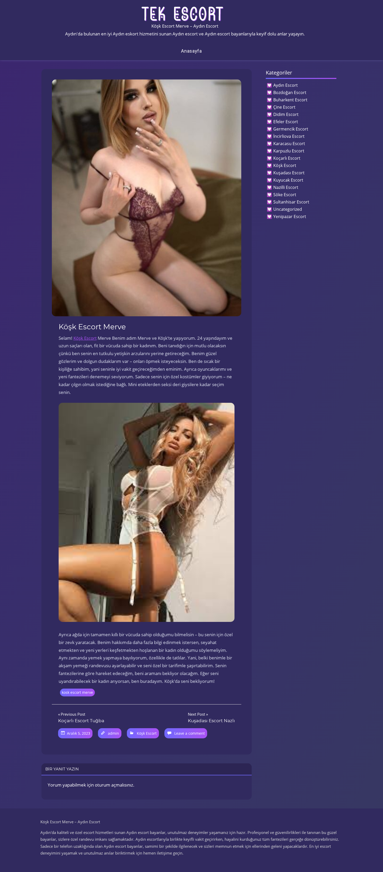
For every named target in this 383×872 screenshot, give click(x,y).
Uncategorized (287, 209)
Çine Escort (284, 107)
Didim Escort (286, 114)
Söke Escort (284, 194)
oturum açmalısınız (114, 785)
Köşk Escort (85, 338)
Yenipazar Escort (289, 216)
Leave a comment (189, 733)
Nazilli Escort (285, 187)
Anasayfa (191, 51)
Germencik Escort (290, 129)
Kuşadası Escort (289, 173)
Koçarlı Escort (286, 158)
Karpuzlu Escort (288, 151)
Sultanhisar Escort (291, 202)
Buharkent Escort (290, 100)
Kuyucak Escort (288, 180)
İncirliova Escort (289, 136)
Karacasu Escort (289, 143)
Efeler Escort (285, 122)
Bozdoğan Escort (289, 92)
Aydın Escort (285, 85)
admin (113, 733)
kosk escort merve (77, 692)
